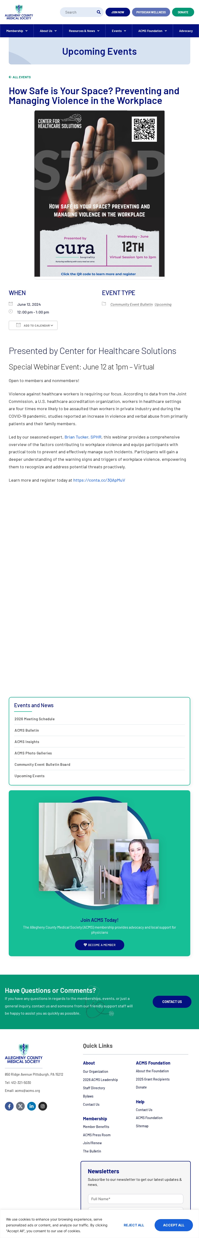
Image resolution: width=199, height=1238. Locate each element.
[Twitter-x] (20, 1106)
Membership (14, 31)
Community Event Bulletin (131, 304)
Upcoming (163, 304)
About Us (46, 31)
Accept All (173, 1225)
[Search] (99, 12)
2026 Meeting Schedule (35, 719)
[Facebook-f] (9, 1106)
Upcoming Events (30, 776)
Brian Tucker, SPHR (83, 436)
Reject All (134, 1225)
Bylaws (88, 1096)
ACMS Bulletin (27, 730)
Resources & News (82, 31)
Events (117, 31)
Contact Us (91, 1104)
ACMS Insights (27, 741)
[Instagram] (42, 1106)
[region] (99, 1224)
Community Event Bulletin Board (42, 764)
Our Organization (95, 1071)
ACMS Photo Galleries (33, 753)
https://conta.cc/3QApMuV (99, 480)
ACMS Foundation (150, 31)
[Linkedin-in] (31, 1106)
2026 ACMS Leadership (100, 1080)
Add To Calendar (36, 325)
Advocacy (186, 31)
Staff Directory (94, 1088)
